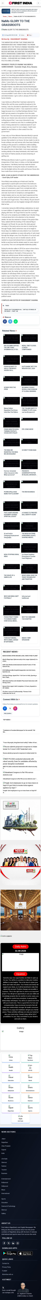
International (5, 1189)
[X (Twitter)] (10, 708)
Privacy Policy (6, 1262)
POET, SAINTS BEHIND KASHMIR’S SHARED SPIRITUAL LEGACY (11, 514)
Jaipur (3, 1134)
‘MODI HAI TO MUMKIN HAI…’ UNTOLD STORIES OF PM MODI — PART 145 (20, 310)
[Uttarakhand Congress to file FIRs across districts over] (20, 774)
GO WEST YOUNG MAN (29, 450)
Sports (3, 1194)
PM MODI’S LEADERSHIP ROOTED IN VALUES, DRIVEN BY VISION (29, 473)
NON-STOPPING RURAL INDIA (11, 555)
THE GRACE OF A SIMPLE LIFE (9, 576)
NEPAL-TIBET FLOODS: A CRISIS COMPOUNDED (29, 347)
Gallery (3, 1209)
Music (3, 1185)
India (2, 1149)
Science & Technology (8, 1201)
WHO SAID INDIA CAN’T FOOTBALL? (11, 597)
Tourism (4, 1165)
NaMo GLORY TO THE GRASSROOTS (24, 16)
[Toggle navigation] (2, 3)
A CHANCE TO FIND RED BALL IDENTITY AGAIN (29, 513)
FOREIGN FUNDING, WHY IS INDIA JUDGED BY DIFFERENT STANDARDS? (11, 640)
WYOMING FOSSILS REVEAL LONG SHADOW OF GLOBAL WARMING (29, 389)
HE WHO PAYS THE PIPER (10, 388)
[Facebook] (5, 708)
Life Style (4, 1154)
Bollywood (4, 1178)
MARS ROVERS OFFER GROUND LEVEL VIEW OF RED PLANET (20, 655)
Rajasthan (4, 1138)
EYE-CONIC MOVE (27, 429)
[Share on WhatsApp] (16, 321)
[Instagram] (15, 708)
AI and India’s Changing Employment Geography (11, 535)
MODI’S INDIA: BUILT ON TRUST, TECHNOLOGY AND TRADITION (29, 577)
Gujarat (3, 1145)
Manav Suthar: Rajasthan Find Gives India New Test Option (11, 410)
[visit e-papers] (6, 938)
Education (4, 1198)
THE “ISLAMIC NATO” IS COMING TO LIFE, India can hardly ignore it (29, 410)
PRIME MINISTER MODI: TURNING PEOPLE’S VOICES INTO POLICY (11, 431)
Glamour (4, 1158)
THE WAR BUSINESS (28, 492)
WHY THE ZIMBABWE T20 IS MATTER (28, 618)
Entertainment (6, 1174)
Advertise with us (7, 1270)
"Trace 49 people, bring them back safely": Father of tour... (20, 742)
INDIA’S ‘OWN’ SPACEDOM (26, 639)
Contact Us (5, 1259)
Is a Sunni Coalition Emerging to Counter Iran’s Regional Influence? (28, 556)
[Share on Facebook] (5, 321)
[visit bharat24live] (20, 866)
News (10, 16)
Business (4, 1169)
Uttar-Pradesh (5, 1141)
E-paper (4, 1266)
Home (5, 16)
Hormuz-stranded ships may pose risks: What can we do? (11, 473)
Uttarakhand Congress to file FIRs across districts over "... (20, 779)
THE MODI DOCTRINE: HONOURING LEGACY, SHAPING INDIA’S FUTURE (29, 535)
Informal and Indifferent (26, 597)
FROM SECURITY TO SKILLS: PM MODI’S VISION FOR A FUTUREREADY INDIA (10, 368)
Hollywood (4, 1181)
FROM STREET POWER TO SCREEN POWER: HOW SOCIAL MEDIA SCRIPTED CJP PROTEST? (11, 619)
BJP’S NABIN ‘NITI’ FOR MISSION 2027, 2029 (29, 367)
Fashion (3, 1161)
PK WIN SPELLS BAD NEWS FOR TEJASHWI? (11, 493)
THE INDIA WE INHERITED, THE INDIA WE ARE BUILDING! (11, 452)
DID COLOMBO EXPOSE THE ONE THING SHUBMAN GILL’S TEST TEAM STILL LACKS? (11, 348)
